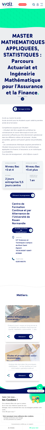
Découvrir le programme (21, 195)
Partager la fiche (24, 109)
